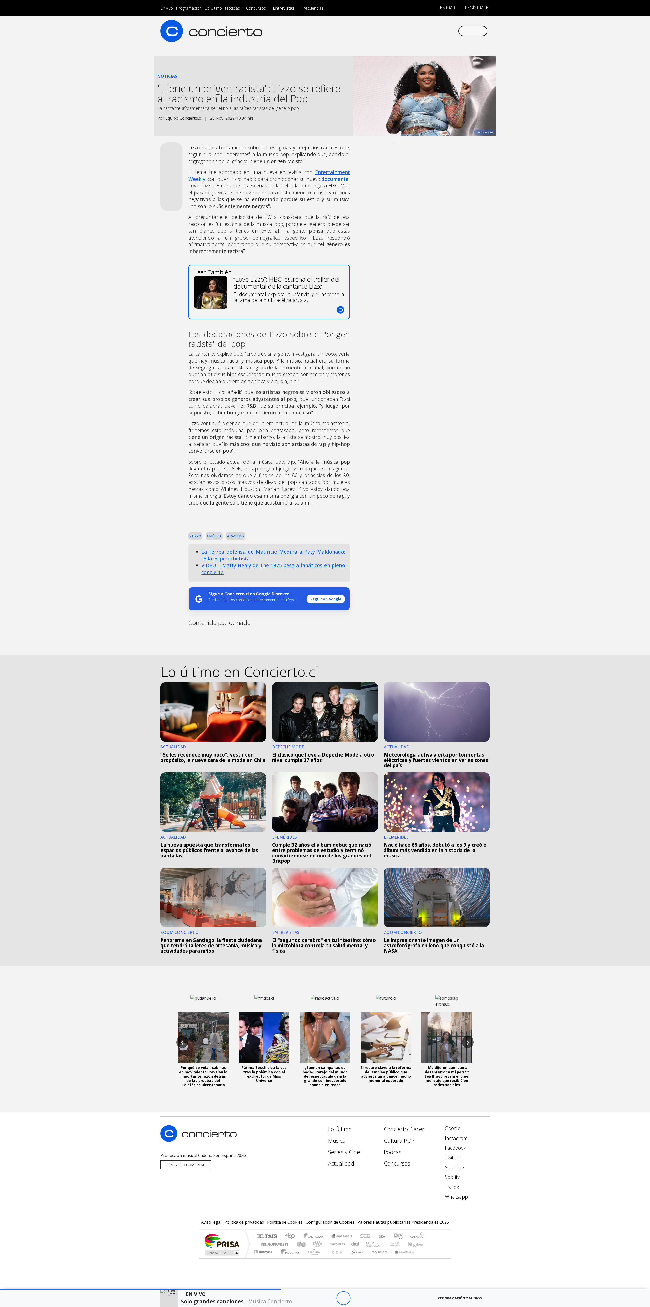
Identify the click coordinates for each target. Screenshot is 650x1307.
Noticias (232, 8)
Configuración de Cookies (330, 1222)
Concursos (256, 8)
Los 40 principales (291, 1236)
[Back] (315, 1298)
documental (335, 179)
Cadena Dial (399, 1244)
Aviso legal (211, 1222)
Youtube (454, 1167)
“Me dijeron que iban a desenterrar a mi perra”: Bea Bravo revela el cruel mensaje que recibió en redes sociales (446, 1076)
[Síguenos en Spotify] (437, 31)
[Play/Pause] (343, 1298)
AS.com (381, 1236)
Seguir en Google (326, 598)
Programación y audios (460, 1298)
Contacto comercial (185, 1164)
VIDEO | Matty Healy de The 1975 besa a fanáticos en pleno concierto (273, 569)
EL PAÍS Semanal (369, 1244)
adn (398, 1236)
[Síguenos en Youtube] (428, 31)
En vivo (166, 8)
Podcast (393, 1152)
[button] (140, 1289)
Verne (384, 1244)
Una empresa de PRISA (222, 1240)
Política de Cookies (285, 1222)
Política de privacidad (244, 1222)
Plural (313, 1258)
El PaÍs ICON (335, 1258)
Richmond (264, 1258)
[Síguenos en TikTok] (445, 31)
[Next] (371, 1298)
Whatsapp (456, 1196)
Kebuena (417, 1244)
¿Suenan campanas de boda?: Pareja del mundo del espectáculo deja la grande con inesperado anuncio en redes (325, 1076)
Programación (189, 8)
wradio (316, 1244)
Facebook (455, 1147)
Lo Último (213, 8)
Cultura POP (399, 1140)
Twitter (452, 1157)
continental (355, 1244)
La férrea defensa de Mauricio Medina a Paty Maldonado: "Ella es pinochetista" (273, 555)
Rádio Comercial (424, 1258)
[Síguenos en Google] (395, 31)
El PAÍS (267, 1236)
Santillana (315, 1236)
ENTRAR (447, 7)
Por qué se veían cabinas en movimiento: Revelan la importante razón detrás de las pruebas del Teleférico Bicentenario (203, 1076)
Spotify (452, 1177)
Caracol (417, 1236)
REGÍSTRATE (476, 7)
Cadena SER (365, 1236)
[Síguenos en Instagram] (403, 31)
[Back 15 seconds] (329, 1298)
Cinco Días (335, 1244)
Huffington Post (274, 1244)
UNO (301, 1244)
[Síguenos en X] (420, 31)
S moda (355, 1258)
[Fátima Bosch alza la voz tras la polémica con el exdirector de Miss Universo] (264, 1037)
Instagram (456, 1138)
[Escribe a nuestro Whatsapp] (453, 31)
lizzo (196, 536)
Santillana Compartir (342, 1236)
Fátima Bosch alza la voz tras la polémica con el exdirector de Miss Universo (264, 1074)
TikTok (451, 1187)
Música (215, 536)
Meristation (401, 1258)
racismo (236, 536)
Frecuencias (312, 8)
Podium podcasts (264, 1250)
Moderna (288, 1258)
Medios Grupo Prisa (222, 1253)
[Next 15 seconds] (357, 1298)
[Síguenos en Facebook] (412, 31)
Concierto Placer (404, 1129)
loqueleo (377, 1258)
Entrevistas (283, 8)
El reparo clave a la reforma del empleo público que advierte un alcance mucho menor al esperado (386, 1074)
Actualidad (341, 1163)
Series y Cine (344, 1152)
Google (452, 1128)
